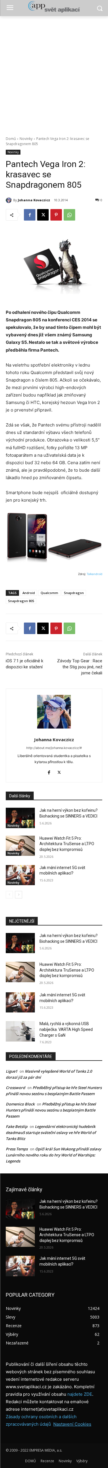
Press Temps (17, 1149)
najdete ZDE (79, 1394)
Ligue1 (11, 1071)
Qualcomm (49, 593)
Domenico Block (20, 1104)
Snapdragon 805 (21, 601)
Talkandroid (94, 574)
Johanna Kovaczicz (34, 200)
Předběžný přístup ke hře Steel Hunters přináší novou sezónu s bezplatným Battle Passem (51, 1110)
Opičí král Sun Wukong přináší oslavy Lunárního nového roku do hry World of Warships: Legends (53, 1155)
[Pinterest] (56, 215)
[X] (43, 215)
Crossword (15, 1087)
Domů (11, 138)
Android (28, 593)
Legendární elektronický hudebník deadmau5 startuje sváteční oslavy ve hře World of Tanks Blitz (51, 1132)
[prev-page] (9, 894)
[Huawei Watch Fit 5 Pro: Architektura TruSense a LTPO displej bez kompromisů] (20, 846)
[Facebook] (29, 215)
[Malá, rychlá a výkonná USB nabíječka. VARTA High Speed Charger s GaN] (20, 1031)
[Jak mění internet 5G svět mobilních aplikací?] (20, 875)
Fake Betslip (16, 1126)
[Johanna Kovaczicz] (9, 200)
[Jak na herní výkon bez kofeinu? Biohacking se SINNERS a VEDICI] (20, 818)
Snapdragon (74, 593)
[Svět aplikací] (54, 7)
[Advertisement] (54, 73)
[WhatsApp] (69, 215)
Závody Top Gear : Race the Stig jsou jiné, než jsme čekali (79, 667)
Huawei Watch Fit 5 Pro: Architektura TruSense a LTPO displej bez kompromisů (66, 844)
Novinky (26, 138)
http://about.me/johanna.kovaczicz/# (54, 748)
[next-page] (18, 894)
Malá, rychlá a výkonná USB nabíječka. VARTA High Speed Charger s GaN (66, 1029)
